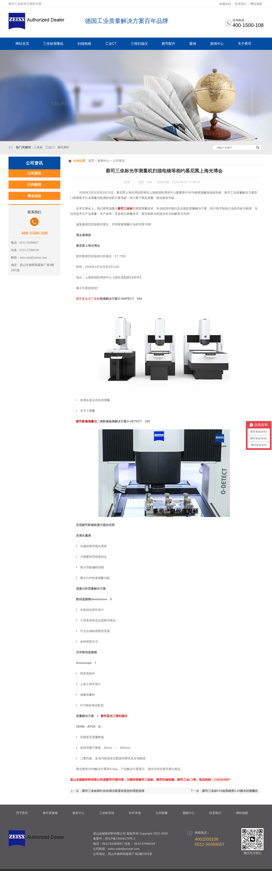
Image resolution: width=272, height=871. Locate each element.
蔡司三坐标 (125, 208)
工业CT (111, 43)
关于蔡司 (244, 43)
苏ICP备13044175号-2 (120, 838)
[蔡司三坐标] (38, 28)
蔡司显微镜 (50, 813)
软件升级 (135, 813)
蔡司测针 (63, 147)
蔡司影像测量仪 (86, 421)
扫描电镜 (84, 43)
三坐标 (38, 147)
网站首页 (22, 43)
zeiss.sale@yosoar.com (124, 848)
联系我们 (241, 4)
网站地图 (256, 4)
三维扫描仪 (139, 43)
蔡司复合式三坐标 (88, 298)
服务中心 (78, 813)
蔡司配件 (168, 43)
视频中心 (188, 813)
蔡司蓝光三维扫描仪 (114, 716)
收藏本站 (225, 4)
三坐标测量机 (53, 43)
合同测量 (162, 813)
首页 (91, 160)
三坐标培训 (106, 813)
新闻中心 (217, 43)
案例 (192, 43)
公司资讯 (119, 160)
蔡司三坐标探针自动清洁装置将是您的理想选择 (113, 790)
